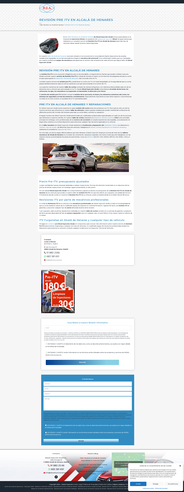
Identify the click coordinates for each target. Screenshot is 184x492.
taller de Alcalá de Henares (56, 56)
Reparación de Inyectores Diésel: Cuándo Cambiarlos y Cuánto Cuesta (93, 466)
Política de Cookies (148, 488)
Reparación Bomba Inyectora (104, 118)
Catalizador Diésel (110, 125)
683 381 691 (52, 256)
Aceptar (138, 484)
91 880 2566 (53, 252)
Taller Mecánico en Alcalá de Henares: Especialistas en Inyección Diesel (93, 459)
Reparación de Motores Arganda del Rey (42, 488)
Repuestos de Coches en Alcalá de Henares (65, 486)
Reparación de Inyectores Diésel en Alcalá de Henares (93, 472)
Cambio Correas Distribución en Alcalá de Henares (107, 127)
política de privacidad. (59, 340)
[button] (180, 466)
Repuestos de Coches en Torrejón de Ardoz (89, 486)
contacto (51, 224)
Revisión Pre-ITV (106, 486)
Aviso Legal (78, 484)
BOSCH (90, 137)
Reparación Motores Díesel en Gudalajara (123, 486)
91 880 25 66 (57, 465)
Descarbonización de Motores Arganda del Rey (120, 488)
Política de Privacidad (161, 488)
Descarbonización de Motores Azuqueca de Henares (92, 488)
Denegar (155, 484)
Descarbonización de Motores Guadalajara (65, 488)
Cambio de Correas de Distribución (14, 486)
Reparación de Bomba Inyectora (44, 486)
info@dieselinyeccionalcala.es (54, 260)
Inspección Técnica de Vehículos (66, 78)
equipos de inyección (104, 39)
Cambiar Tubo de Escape (48, 127)
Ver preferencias (173, 484)
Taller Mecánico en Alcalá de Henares (51, 25)
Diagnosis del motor (64, 129)
